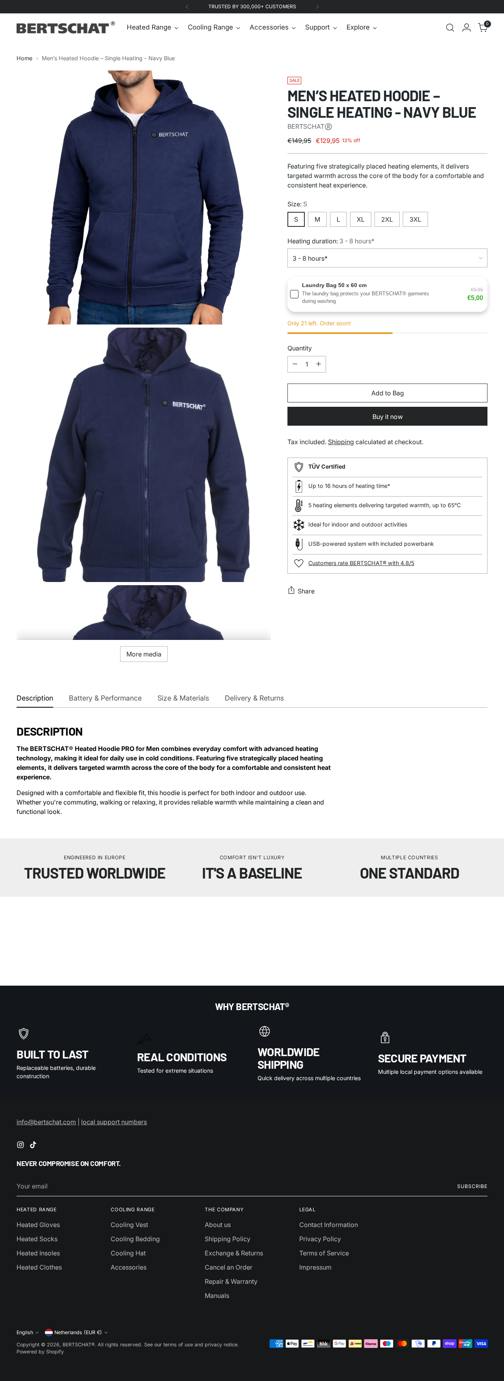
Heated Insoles (38, 1253)
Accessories (128, 1267)
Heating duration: (330, 241)
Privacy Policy (320, 1239)
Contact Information (328, 1225)
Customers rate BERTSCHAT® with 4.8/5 (361, 562)
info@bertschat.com (46, 1122)
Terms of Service (324, 1253)
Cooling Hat (128, 1253)
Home (24, 58)
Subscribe (472, 1186)
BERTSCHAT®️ (309, 126)
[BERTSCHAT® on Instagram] (21, 1146)
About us (218, 1225)
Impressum (315, 1267)
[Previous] (187, 6)
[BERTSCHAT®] (66, 27)
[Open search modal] (450, 27)
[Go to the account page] (466, 27)
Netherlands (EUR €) (78, 1332)
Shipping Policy (227, 1239)
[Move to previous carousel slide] (462, 927)
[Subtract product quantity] (295, 364)
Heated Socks (37, 1239)
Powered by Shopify (40, 1352)
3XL (415, 219)
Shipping (341, 441)
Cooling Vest (129, 1225)
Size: (297, 204)
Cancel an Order (228, 1267)
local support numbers (114, 1122)
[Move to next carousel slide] (480, 927)
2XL (387, 219)
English (25, 1332)
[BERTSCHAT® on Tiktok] (34, 1146)
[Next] (317, 6)
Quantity (299, 348)
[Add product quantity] (318, 364)
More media (143, 654)
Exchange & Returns (234, 1253)
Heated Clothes (39, 1267)
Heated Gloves (38, 1225)
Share (306, 591)
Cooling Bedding (135, 1239)
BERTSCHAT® (78, 1345)
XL (361, 219)
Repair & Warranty (231, 1281)
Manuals (217, 1295)
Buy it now (387, 416)
